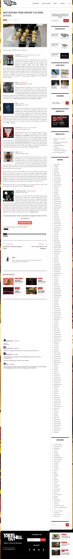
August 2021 (57, 275)
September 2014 (57, 428)
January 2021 (57, 288)
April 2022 (56, 260)
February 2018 (57, 353)
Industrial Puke (19, 127)
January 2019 (57, 332)
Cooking (55, 452)
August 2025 (57, 186)
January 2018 (57, 354)
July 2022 (56, 255)
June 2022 (56, 256)
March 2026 (56, 173)
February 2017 (57, 375)
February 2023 (57, 242)
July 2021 (56, 277)
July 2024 (56, 210)
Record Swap (57, 489)
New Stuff (40, 287)
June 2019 (56, 323)
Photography (57, 485)
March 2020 (56, 306)
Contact (62, 3)
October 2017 (57, 360)
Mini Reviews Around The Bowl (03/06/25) (19, 282)
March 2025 (56, 195)
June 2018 (56, 345)
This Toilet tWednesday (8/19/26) (54, 88)
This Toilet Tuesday (58, 510)
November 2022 (57, 247)
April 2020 (56, 304)
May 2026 (56, 170)
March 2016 (56, 395)
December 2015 (57, 401)
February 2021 (57, 286)
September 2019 (57, 317)
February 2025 (57, 197)
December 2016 (57, 378)
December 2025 (57, 179)
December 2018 (57, 334)
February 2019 (57, 330)
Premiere (40, 278)
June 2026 (56, 168)
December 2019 (57, 312)
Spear (10, 19)
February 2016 (57, 397)
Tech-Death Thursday (59, 505)
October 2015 (57, 404)
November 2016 (57, 380)
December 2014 (57, 423)
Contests (56, 450)
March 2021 (56, 284)
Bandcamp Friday (58, 446)
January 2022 (57, 266)
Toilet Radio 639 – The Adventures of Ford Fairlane (65, 88)
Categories (35, 3)
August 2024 (57, 208)
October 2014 (57, 426)
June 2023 (56, 234)
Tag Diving (56, 503)
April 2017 (56, 371)
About (55, 3)
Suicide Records (19, 129)
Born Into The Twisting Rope (30, 127)
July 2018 (56, 343)
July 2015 (56, 410)
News (55, 478)
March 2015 (56, 417)
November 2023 (57, 225)
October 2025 (57, 182)
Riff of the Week (57, 494)
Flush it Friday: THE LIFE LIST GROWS (54, 77)
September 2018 (57, 340)
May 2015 (56, 414)
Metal (16, 278)
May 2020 (56, 303)
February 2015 (57, 419)
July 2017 (56, 366)
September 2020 (57, 295)
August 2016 (57, 386)
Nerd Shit (56, 474)
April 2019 (56, 327)
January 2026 (57, 177)
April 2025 (56, 194)
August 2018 (57, 341)
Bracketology (57, 448)
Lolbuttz (56, 470)
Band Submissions (58, 444)
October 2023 (57, 227)
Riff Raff (56, 496)
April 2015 (56, 415)
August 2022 (57, 253)
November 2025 (57, 181)
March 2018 (56, 351)
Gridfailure (10, 234)
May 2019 (56, 325)
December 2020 (57, 290)
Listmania (56, 466)
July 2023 (56, 232)
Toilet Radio (64, 542)
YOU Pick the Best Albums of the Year (55, 55)
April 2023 (56, 238)
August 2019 (57, 319)
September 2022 (57, 251)
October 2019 (57, 316)
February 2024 (57, 219)
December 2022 (57, 245)
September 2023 (57, 229)
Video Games (57, 516)
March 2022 (56, 262)
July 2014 (56, 432)
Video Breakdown (58, 514)
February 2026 (57, 175)
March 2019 (56, 329)
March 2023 (56, 240)
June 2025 (56, 190)
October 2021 (57, 271)
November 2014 (57, 425)
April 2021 (56, 282)
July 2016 (56, 388)
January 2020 (57, 310)
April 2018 (56, 349)
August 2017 (57, 364)
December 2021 (57, 268)
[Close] (51, 531)
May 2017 (56, 369)
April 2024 (56, 216)
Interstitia (33, 234)
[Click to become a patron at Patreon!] (25, 222)
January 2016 (57, 399)
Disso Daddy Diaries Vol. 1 (59, 152)
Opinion (55, 483)
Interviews (56, 465)
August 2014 (57, 430)
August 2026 (57, 164)
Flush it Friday (57, 461)
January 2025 (57, 199)
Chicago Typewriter (17, 165)
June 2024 (56, 212)
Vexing (44, 234)
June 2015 (56, 412)
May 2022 (56, 258)
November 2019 (57, 314)
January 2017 (57, 377)
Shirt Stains (56, 502)
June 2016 (56, 390)
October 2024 (57, 205)
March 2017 (56, 373)
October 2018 (57, 338)
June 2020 (56, 301)
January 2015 (57, 421)
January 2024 (57, 221)
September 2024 (57, 207)
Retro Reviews (57, 490)
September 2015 (57, 406)
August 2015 (57, 408)
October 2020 (57, 293)
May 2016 (56, 391)
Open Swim (64, 534)
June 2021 (56, 279)
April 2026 (56, 171)
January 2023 (57, 244)
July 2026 (56, 166)
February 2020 (57, 308)
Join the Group (46, 3)
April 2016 (56, 393)
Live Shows (56, 468)
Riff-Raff (56, 498)
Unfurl (39, 234)
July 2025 (56, 188)
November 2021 (57, 269)
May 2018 (56, 347)
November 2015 (57, 402)
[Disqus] (25, 319)
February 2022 (57, 264)
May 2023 (56, 236)
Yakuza (5, 236)
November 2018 (57, 336)
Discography (56, 455)
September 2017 (57, 362)
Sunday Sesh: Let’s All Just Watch (65, 538)
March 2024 (56, 218)
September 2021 (57, 273)
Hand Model (17, 234)
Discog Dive (56, 453)
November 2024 (57, 203)
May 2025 (56, 192)
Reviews (5, 19)
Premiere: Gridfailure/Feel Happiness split (42, 282)
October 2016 (57, 382)
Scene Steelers (57, 500)
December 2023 (57, 223)
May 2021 (56, 280)
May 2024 (56, 214)
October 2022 (57, 249)
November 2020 (57, 292)
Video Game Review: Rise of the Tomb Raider (65, 554)
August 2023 (57, 231)
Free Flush (56, 463)
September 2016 (57, 384)
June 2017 (56, 367)
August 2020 (57, 297)
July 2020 (56, 299)
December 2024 (57, 201)
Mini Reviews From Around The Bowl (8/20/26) (65, 77)
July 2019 (56, 321)
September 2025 (57, 184)
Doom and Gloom (58, 459)
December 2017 (57, 356)
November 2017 (57, 358)
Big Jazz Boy (14, 178)
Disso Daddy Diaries (58, 457)
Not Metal (17, 287)
